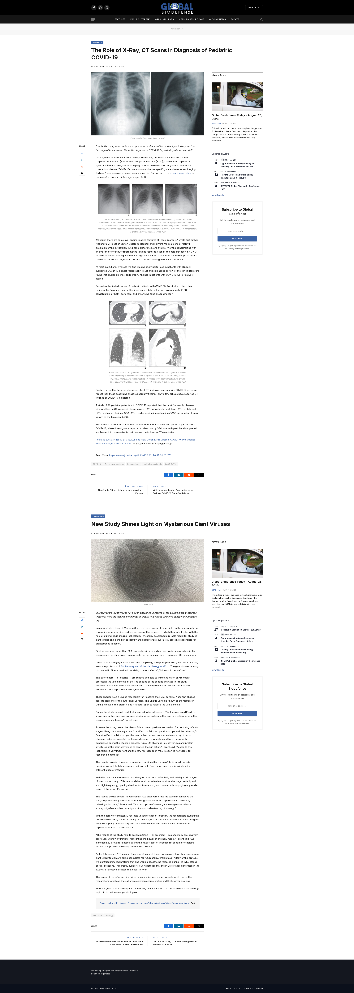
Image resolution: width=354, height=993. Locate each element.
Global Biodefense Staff (104, 66)
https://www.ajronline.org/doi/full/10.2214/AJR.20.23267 (140, 455)
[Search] (261, 19)
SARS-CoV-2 (171, 464)
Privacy (247, 988)
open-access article (180, 173)
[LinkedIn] (82, 160)
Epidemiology (133, 464)
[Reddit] (82, 166)
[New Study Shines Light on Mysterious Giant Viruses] (147, 570)
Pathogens (98, 516)
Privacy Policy (234, 249)
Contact (237, 988)
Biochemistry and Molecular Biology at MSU (144, 666)
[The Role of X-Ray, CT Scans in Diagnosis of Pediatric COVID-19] (147, 103)
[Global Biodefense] (177, 7)
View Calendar (218, 195)
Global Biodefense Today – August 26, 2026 (237, 117)
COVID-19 (97, 464)
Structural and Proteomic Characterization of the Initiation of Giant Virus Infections (144, 903)
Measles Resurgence (191, 19)
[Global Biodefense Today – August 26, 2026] (237, 96)
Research (97, 42)
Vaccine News (217, 19)
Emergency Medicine (114, 464)
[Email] (82, 172)
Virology (109, 915)
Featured (120, 19)
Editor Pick (97, 915)
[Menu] (93, 19)
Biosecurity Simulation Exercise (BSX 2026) (241, 629)
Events (235, 19)
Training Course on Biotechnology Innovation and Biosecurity (237, 176)
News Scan (216, 123)
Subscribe (254, 8)
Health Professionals (152, 464)
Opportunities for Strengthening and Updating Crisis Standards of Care (238, 640)
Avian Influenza (164, 19)
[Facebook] (82, 154)
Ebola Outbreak (140, 19)
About (228, 988)
